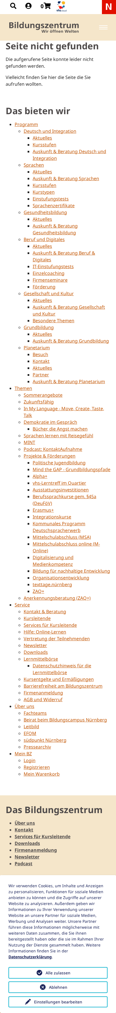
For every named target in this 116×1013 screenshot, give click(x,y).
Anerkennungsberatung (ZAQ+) (57, 598)
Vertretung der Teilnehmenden (57, 638)
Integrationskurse (52, 517)
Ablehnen (58, 987)
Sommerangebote (43, 395)
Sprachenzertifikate (54, 205)
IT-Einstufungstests (53, 266)
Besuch (40, 354)
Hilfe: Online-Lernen (45, 632)
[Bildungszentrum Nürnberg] (44, 27)
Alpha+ (40, 476)
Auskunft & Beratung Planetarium (69, 381)
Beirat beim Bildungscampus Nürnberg (65, 720)
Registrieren (37, 767)
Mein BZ (23, 754)
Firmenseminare (50, 280)
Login (29, 760)
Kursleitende (37, 618)
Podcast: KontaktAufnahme (53, 449)
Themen (23, 388)
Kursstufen (44, 145)
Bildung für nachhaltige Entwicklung (71, 571)
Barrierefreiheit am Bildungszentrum (63, 686)
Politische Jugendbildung (59, 463)
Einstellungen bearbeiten (58, 1002)
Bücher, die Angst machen (60, 429)
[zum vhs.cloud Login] (62, 6)
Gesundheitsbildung (45, 212)
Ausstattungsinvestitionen (61, 490)
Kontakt (41, 361)
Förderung (44, 287)
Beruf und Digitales (44, 239)
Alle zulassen (58, 973)
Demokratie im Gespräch (50, 422)
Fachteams (35, 713)
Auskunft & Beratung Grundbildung (71, 341)
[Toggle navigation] (103, 27)
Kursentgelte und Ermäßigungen (59, 679)
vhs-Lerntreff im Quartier (59, 483)
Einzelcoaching (48, 273)
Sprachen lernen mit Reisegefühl (58, 435)
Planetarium (37, 348)
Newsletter (35, 645)
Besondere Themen (53, 320)
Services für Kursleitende (50, 625)
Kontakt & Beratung (45, 611)
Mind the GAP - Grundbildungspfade (71, 469)
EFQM (30, 733)
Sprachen (34, 165)
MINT (29, 442)
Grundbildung (39, 327)
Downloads (36, 652)
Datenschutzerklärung (30, 956)
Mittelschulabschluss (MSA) (62, 537)
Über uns (24, 706)
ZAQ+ (38, 591)
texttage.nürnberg (52, 584)
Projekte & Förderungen (49, 456)
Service (22, 605)
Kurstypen (44, 192)
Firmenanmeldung (43, 693)
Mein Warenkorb (42, 774)
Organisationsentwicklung (61, 578)
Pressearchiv (37, 747)
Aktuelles (42, 138)
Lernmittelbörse (41, 659)
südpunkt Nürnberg (45, 740)
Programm (26, 124)
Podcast (23, 863)
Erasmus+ (43, 510)
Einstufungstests (51, 199)
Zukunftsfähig (39, 402)
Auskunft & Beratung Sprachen (66, 178)
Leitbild (31, 726)
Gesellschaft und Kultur (49, 293)
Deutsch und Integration (50, 131)
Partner (41, 375)
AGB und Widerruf (43, 699)
